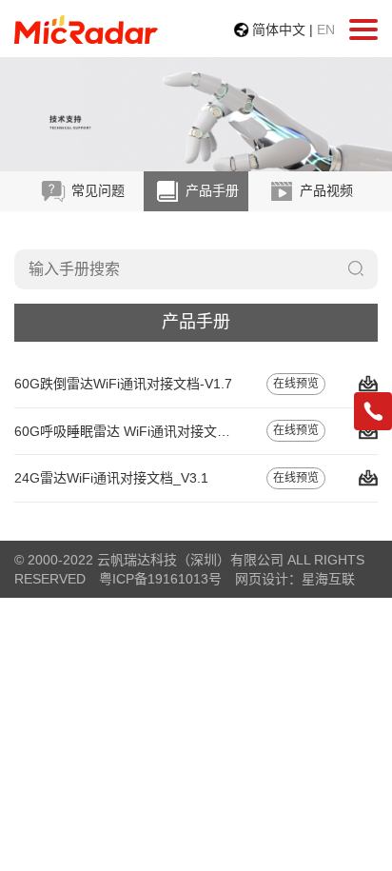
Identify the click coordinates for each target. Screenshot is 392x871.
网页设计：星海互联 (295, 578)
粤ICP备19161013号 (160, 578)
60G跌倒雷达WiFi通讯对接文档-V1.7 (123, 383)
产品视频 (324, 190)
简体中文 (278, 29)
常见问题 (96, 190)
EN (326, 29)
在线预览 (296, 383)
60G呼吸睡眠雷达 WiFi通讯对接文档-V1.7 (138, 431)
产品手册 (210, 190)
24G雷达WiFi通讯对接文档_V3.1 (111, 477)
